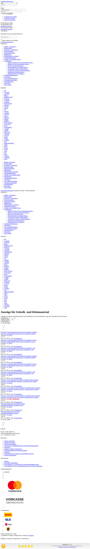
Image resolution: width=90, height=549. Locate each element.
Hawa (6, 116)
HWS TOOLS (8, 122)
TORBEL (7, 157)
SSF (5, 153)
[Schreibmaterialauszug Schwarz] (10, 411)
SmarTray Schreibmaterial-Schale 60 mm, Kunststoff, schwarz (18, 365)
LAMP (6, 130)
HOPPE (6, 121)
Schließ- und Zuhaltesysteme (12, 59)
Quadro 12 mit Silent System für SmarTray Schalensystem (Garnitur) (20, 389)
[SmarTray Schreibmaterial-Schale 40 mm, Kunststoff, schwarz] (19, 340)
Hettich (6, 119)
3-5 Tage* (9, 335)
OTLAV (6, 135)
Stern (5, 154)
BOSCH (6, 99)
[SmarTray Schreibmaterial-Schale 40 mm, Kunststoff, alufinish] (19, 332)
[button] (18, 50)
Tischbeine (7, 77)
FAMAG (6, 105)
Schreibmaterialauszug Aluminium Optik (12, 405)
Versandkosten (18, 338)
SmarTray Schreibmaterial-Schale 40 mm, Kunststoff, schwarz (18, 341)
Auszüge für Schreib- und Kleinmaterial (19, 70)
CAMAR (6, 100)
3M (5, 91)
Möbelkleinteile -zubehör (11, 56)
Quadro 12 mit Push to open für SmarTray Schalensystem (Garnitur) (19, 397)
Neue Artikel (7, 85)
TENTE (6, 156)
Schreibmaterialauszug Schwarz (9, 413)
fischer (6, 108)
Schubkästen (7, 61)
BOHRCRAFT (8, 97)
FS (5, 110)
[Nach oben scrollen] (1, 537)
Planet (6, 137)
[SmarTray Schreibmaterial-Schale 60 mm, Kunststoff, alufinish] (19, 356)
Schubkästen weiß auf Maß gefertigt (18, 69)
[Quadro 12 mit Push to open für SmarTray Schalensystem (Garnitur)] (20, 395)
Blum (5, 95)
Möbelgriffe (7, 54)
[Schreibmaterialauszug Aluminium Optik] (13, 403)
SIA (5, 141)
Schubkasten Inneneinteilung (16, 72)
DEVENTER (8, 103)
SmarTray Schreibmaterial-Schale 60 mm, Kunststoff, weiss (17, 373)
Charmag (6, 102)
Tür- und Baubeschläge (10, 78)
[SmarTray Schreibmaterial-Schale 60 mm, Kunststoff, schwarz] (19, 364)
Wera (5, 159)
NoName (6, 133)
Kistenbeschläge (8, 51)
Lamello (6, 129)
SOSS (6, 149)
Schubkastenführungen (10, 75)
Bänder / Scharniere (9, 46)
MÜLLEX (7, 132)
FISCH (6, 106)
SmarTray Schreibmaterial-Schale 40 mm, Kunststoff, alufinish (18, 334)
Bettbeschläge (8, 48)
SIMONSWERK (9, 143)
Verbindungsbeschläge (10, 80)
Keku (5, 126)
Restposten (7, 83)
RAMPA (6, 140)
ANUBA (6, 94)
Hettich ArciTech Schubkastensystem (18, 64)
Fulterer (6, 111)
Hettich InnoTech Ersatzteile (15, 73)
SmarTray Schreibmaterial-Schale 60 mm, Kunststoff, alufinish (18, 357)
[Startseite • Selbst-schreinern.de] (7, 1)
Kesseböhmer (8, 127)
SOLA (6, 148)
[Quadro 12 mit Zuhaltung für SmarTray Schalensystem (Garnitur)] (19, 380)
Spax (5, 151)
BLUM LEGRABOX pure (15, 65)
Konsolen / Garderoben (10, 50)
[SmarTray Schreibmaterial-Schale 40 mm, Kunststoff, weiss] (18, 348)
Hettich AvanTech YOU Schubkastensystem (20, 62)
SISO (5, 146)
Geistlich (6, 113)
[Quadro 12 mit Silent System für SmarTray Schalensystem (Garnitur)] (20, 388)
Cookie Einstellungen (10, 455)
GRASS (6, 114)
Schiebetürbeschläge (10, 58)
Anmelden (9, 13)
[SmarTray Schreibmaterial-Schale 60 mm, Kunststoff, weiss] (18, 372)
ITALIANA (7, 124)
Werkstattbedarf (8, 81)
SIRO (5, 145)
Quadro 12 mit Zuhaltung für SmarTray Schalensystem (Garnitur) (19, 381)
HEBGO (6, 118)
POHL (6, 138)
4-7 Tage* (9, 367)
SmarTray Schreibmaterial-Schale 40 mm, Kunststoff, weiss (17, 349)
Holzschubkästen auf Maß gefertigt (17, 67)
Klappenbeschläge (9, 53)
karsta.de (31, 535)
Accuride (6, 92)
